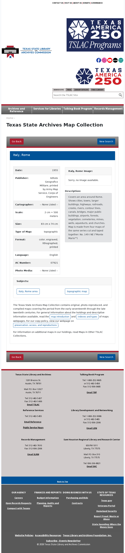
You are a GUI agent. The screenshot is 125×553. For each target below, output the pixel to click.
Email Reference (32, 421)
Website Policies (24, 535)
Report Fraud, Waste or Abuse (106, 517)
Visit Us (68, 3)
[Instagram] (104, 61)
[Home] (27, 50)
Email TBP (92, 392)
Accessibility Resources (48, 535)
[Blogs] (115, 61)
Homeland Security (106, 511)
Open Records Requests (18, 503)
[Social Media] (120, 61)
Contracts (77, 503)
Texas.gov (106, 500)
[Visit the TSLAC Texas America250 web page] (95, 31)
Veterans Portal (106, 505)
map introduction (60, 316)
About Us (77, 3)
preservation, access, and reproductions (36, 325)
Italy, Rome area (28, 291)
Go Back (16, 141)
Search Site (59, 90)
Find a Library (97, 90)
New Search (106, 141)
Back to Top (62, 481)
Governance (97, 3)
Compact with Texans (18, 508)
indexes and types (87, 316)
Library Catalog (81, 90)
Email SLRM (33, 454)
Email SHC (92, 466)
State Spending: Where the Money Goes (106, 525)
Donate (86, 3)
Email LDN (92, 428)
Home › (10, 118)
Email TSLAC (33, 404)
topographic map (77, 291)
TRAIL (69, 90)
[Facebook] (98, 61)
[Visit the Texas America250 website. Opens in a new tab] (98, 76)
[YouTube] (109, 61)
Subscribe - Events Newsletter (63, 540)
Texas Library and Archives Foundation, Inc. (87, 535)
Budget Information (48, 497)
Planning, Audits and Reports (48, 504)
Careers (18, 497)
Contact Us (57, 3)
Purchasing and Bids (77, 497)
